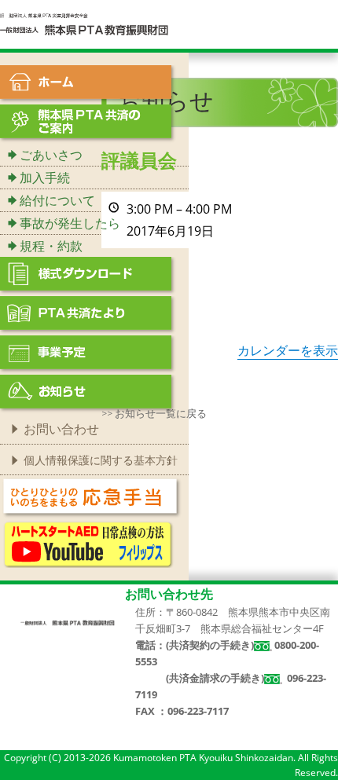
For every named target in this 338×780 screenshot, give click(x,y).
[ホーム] (94, 84)
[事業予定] (94, 355)
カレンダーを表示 (287, 350)
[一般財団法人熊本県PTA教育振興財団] (84, 23)
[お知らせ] (94, 394)
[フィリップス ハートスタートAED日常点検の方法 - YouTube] (88, 542)
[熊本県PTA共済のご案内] (94, 124)
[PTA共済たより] (94, 315)
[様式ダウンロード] (94, 276)
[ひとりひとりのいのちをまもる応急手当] (91, 496)
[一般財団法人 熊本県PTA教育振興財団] (67, 622)
